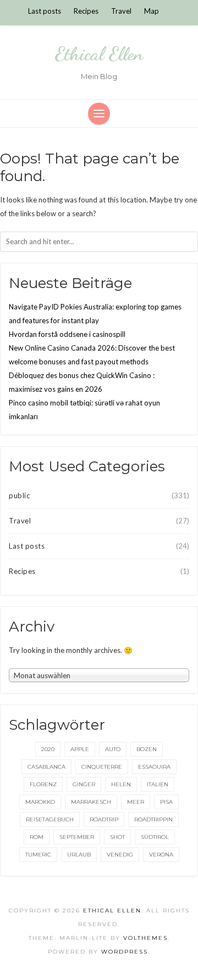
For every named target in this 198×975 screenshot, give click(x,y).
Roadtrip (104, 819)
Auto (112, 749)
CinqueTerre (101, 766)
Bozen (146, 749)
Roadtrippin (153, 819)
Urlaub (79, 854)
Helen (121, 784)
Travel (121, 11)
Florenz (43, 784)
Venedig (120, 854)
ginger (84, 784)
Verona (161, 854)
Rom (36, 837)
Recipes (86, 11)
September (76, 837)
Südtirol (155, 837)
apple (79, 749)
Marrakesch (91, 801)
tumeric (38, 854)
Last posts (44, 11)
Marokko (40, 801)
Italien (157, 784)
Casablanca (46, 766)
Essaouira (154, 766)
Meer (135, 801)
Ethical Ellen (99, 53)
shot (117, 837)
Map (151, 11)
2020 (47, 749)
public (19, 495)
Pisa (166, 801)
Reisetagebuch (50, 819)
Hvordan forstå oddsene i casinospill (67, 334)
